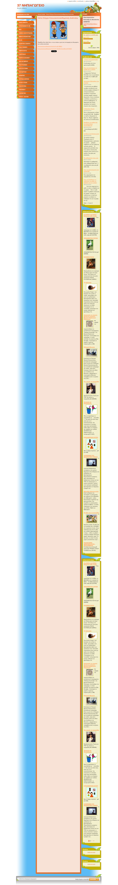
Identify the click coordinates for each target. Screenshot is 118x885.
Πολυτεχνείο (23, 65)
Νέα (20, 29)
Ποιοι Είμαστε (23, 22)
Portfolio (22, 54)
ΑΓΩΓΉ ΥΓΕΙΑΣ (23, 82)
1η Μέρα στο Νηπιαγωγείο (91, 134)
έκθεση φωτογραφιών (25, 33)
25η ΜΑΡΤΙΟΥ (23, 72)
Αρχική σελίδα (72, 1)
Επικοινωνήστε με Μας (24, 26)
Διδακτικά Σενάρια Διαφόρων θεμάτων (25, 44)
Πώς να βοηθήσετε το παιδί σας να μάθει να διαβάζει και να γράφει (90, 181)
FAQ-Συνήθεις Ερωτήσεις (23, 48)
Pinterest (22, 89)
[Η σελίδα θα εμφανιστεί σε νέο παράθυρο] (58, 40)
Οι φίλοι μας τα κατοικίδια (91, 512)
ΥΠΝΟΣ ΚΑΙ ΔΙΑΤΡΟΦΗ (91, 59)
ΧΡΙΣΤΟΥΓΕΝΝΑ (23, 68)
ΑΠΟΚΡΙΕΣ (22, 75)
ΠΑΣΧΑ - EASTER (23, 96)
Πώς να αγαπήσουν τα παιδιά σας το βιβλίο (90, 68)
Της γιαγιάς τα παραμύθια (91, 381)
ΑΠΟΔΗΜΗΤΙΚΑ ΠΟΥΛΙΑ (91, 238)
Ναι (84, 37)
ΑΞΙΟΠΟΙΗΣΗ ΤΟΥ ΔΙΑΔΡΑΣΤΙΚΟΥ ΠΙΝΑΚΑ (91, 456)
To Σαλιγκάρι (87, 282)
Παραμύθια (22, 93)
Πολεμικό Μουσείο (89, 347)
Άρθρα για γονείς (91, 852)
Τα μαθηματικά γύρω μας (91, 158)
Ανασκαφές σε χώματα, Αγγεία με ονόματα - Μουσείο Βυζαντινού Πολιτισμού (90, 317)
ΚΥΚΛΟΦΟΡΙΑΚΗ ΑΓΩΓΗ (91, 437)
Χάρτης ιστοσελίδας (90, 1)
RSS (98, 1)
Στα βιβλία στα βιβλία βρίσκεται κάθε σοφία (90, 215)
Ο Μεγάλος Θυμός (89, 109)
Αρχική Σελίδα (41, 14)
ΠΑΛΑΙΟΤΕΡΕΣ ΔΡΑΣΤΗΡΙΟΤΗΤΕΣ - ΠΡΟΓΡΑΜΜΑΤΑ (89, 544)
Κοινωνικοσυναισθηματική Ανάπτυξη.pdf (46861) (50, 46)
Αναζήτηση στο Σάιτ (23, 14)
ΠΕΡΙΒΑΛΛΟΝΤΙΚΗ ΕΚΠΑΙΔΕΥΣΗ (24, 79)
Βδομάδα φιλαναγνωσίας (91, 491)
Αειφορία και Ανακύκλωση (87, 402)
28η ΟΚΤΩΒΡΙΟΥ (23, 61)
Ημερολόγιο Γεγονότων (23, 51)
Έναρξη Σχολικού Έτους (24, 58)
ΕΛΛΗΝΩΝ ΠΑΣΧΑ (89, 257)
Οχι (84, 41)
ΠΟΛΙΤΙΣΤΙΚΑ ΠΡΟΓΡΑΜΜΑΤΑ (23, 86)
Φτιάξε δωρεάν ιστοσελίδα (82, 879)
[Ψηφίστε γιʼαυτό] (88, 39)
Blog (20, 40)
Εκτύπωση (80, 1)
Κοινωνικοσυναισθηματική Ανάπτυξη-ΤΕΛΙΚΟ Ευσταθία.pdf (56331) (55, 48)
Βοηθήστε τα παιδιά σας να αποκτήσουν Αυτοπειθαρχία (90, 124)
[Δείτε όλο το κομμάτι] (90, 228)
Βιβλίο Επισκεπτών (24, 36)
